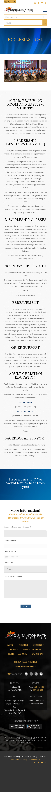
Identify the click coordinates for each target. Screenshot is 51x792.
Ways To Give (37, 654)
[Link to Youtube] (42, 3)
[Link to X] (35, 3)
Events (10, 645)
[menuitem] (44, 10)
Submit (25, 606)
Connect (14, 649)
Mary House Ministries (25, 666)
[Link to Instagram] (45, 3)
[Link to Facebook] (38, 3)
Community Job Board (17, 654)
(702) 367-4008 (38, 690)
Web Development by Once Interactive (25, 759)
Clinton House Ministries (25, 662)
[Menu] (44, 10)
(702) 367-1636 (39, 687)
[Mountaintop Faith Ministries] (19, 9)
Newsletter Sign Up (32, 649)
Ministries (23, 645)
